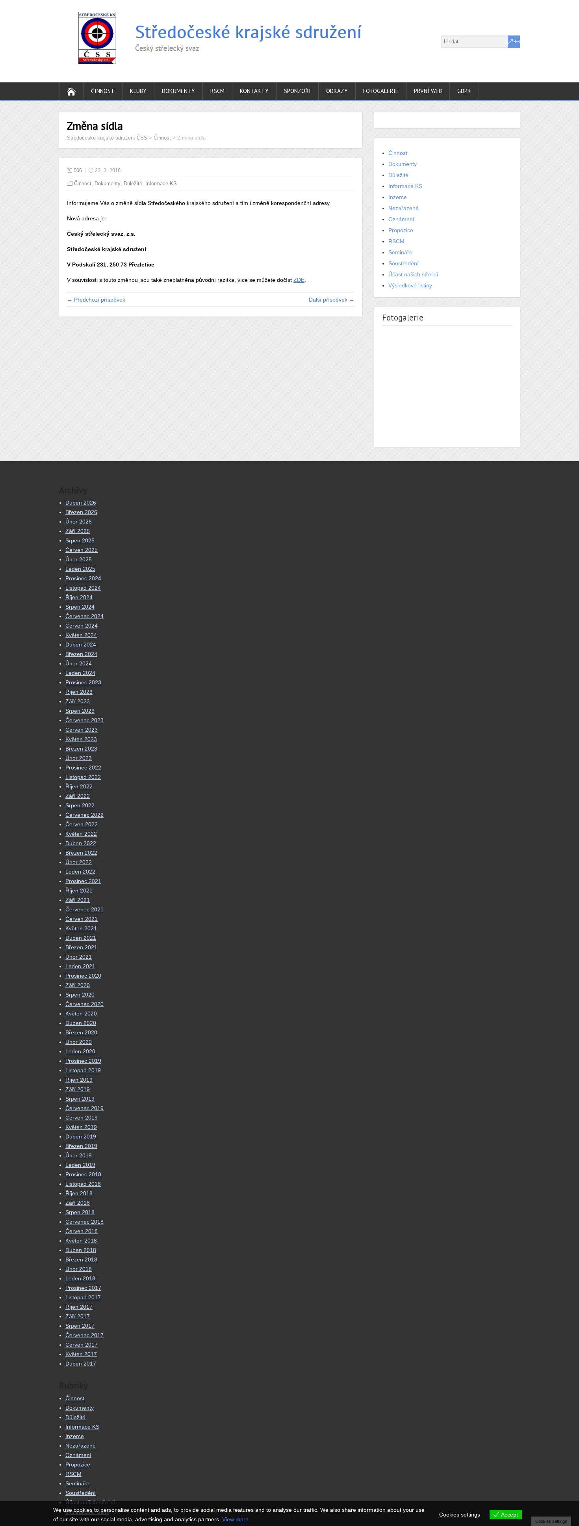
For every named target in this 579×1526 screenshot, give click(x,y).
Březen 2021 (81, 947)
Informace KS (161, 183)
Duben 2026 (80, 502)
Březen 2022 (81, 853)
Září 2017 (77, 1316)
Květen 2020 (81, 1013)
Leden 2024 (80, 673)
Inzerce (397, 197)
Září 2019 (77, 1089)
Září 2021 (77, 900)
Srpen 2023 (80, 711)
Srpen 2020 (80, 994)
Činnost (103, 91)
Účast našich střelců (413, 274)
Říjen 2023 (79, 692)
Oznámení (401, 219)
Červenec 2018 (84, 1222)
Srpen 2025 (80, 540)
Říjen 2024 (79, 597)
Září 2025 (77, 531)
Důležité (133, 183)
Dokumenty (178, 91)
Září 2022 (77, 796)
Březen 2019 (81, 1146)
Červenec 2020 (84, 1004)
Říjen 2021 (79, 890)
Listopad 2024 (83, 588)
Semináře (400, 252)
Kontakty (254, 91)
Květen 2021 (81, 928)
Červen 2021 (81, 919)
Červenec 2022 (84, 815)
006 (78, 170)
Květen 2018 (81, 1240)
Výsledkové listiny (410, 285)
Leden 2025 (80, 569)
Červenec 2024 (84, 616)
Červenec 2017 (84, 1335)
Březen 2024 (81, 654)
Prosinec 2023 (83, 682)
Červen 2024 (81, 625)
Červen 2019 (81, 1117)
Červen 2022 (81, 824)
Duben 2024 (80, 644)
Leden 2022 (80, 871)
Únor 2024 (78, 663)
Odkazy (337, 91)
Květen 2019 (81, 1127)
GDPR (464, 91)
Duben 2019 (80, 1136)
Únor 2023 (78, 758)
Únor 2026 (78, 521)
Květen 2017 (81, 1354)
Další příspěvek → (331, 299)
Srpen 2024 (80, 607)
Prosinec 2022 (83, 767)
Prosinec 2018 (83, 1174)
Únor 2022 (78, 862)
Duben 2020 (80, 1023)
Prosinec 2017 (83, 1288)
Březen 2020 (81, 1032)
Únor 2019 (78, 1155)
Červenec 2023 (84, 720)
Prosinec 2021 (83, 881)
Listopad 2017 (83, 1297)
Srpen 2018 (80, 1212)
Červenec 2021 (84, 909)
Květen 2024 (81, 635)
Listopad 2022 (83, 777)
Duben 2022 (80, 843)
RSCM (217, 91)
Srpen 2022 (80, 805)
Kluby (138, 91)
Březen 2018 (81, 1259)
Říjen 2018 (79, 1193)
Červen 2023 (81, 730)
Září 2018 (77, 1203)
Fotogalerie (381, 91)
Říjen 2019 (79, 1080)
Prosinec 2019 (83, 1061)
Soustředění (403, 263)
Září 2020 (77, 985)
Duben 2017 (80, 1363)
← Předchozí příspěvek (96, 299)
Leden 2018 (80, 1278)
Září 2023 (77, 701)
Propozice (400, 230)
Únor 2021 (78, 957)
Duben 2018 (80, 1250)
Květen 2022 (81, 834)
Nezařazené (403, 208)
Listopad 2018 (83, 1184)
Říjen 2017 (79, 1307)
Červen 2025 (81, 550)
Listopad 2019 (83, 1070)
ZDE (298, 280)
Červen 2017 (81, 1345)
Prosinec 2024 (83, 578)
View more (235, 1519)
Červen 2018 (81, 1231)
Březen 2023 (81, 748)
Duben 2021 (80, 938)
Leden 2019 (80, 1165)
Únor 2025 (78, 559)
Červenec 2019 (84, 1108)
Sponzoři (297, 91)
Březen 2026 (81, 512)
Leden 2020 (80, 1051)
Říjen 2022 (79, 786)
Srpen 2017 (80, 1326)
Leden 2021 (80, 966)
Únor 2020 (78, 1042)
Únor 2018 (78, 1269)
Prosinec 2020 (83, 976)
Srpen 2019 (80, 1099)
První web (428, 91)
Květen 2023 (81, 739)
